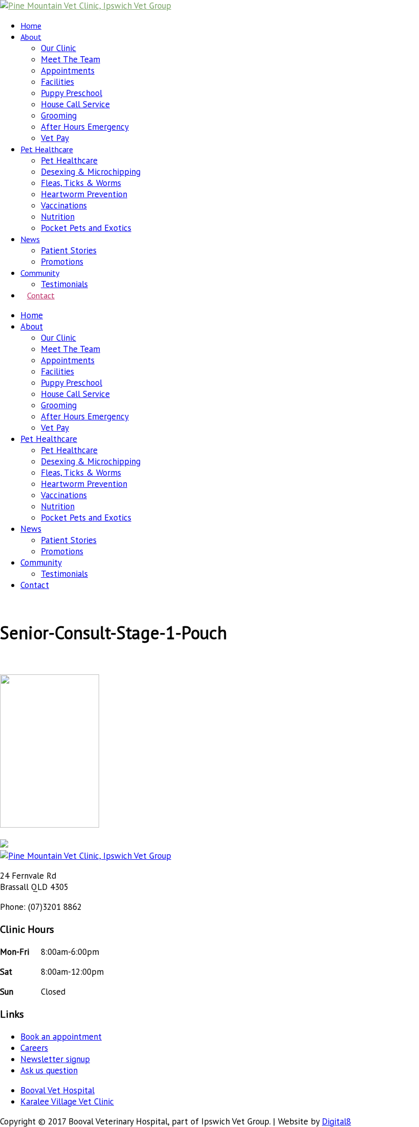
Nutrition (58, 216)
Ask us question (49, 1070)
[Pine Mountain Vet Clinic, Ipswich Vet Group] (85, 5)
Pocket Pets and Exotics (86, 227)
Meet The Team (70, 59)
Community (39, 273)
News (30, 239)
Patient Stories (69, 250)
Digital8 (336, 1121)
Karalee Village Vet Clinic (67, 1101)
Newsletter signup (55, 1059)
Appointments (68, 70)
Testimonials (64, 284)
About (30, 37)
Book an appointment (61, 1036)
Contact (41, 295)
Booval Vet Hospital (57, 1090)
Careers (34, 1047)
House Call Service (75, 104)
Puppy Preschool (71, 93)
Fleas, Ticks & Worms (81, 183)
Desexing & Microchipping (91, 171)
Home (30, 25)
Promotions (62, 261)
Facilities (57, 81)
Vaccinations (64, 205)
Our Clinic (58, 48)
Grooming (59, 115)
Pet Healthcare (46, 149)
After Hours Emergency (85, 126)
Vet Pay (55, 138)
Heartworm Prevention (84, 194)
